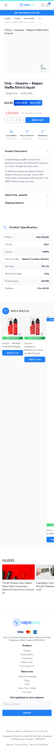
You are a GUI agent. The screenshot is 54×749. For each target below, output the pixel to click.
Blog (27, 680)
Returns (9, 744)
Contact (27, 692)
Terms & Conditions (38, 744)
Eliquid (27, 650)
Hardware (27, 658)
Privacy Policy (21, 744)
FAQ (27, 684)
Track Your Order (27, 688)
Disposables (27, 654)
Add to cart (38, 120)
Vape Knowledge (27, 676)
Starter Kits (27, 662)
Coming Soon (27, 666)
